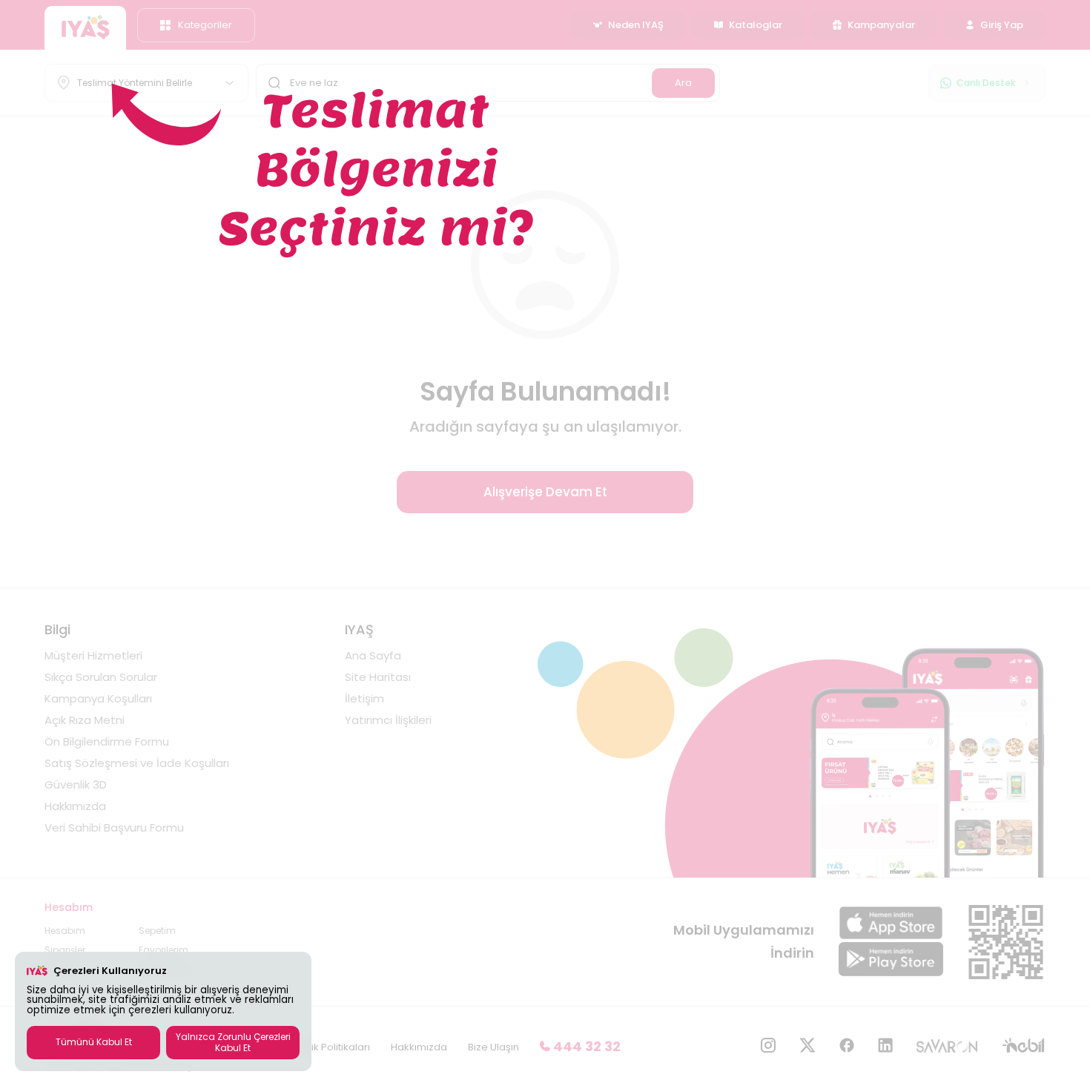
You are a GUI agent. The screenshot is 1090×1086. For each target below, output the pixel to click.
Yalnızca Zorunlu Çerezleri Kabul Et (233, 1041)
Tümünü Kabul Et (94, 1042)
